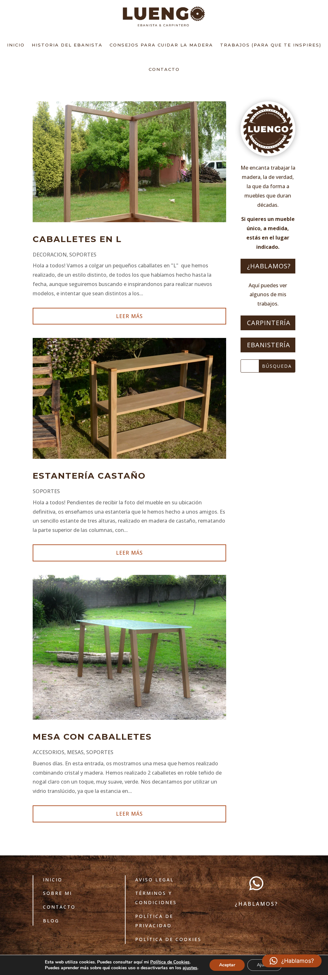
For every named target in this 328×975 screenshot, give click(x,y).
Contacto (164, 69)
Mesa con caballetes (92, 737)
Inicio (16, 44)
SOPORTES (82, 254)
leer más (129, 316)
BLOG (51, 921)
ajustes (190, 968)
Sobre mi (57, 893)
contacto (59, 907)
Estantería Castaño (89, 476)
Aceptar (227, 965)
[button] (292, 960)
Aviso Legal (154, 880)
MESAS (75, 752)
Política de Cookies (168, 939)
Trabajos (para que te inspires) (270, 44)
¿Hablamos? (269, 266)
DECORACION (50, 254)
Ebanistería (268, 344)
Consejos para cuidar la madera (161, 44)
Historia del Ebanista (67, 44)
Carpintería (269, 322)
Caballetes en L (77, 239)
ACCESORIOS (48, 752)
